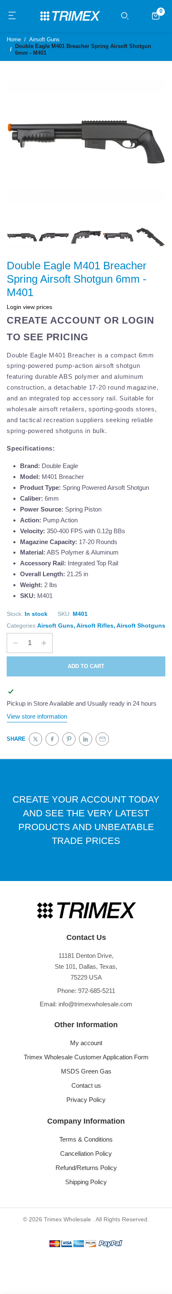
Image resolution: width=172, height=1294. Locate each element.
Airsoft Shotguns (140, 625)
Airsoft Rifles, (95, 625)
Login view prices (29, 307)
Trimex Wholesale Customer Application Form (86, 1057)
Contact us (86, 1085)
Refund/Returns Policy (86, 1167)
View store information (37, 716)
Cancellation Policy (86, 1153)
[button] (12, 16)
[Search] (125, 16)
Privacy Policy (86, 1099)
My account (86, 1042)
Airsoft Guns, (56, 625)
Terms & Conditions (86, 1139)
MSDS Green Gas (86, 1071)
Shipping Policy (86, 1181)
